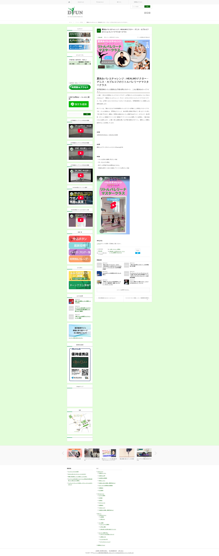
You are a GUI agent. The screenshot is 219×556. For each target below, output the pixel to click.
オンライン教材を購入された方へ (76, 337)
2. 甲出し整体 (103, 526)
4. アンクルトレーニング (105, 541)
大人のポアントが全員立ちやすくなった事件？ (112, 274)
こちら (98, 243)
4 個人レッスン (102, 480)
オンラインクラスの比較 (73, 471)
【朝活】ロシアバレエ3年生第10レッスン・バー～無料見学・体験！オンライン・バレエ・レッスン (112, 283)
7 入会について (102, 507)
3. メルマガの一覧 (104, 539)
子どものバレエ (100, 2)
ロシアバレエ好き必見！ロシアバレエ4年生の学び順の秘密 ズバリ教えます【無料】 (82, 309)
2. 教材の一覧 (103, 536)
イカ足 (110, 249)
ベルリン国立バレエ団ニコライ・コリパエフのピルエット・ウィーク (139, 282)
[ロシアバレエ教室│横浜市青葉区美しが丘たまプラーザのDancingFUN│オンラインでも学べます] (75, 12)
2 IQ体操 (100, 497)
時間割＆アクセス (138, 2)
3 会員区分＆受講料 (103, 478)
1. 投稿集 (102, 516)
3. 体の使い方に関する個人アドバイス (108, 529)
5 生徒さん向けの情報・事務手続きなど (107, 483)
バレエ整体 (101, 522)
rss (145, 13)
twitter (147, 13)
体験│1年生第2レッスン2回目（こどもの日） (83, 302)
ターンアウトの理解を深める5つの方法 (144, 459)
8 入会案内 (101, 490)
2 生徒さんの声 (102, 475)
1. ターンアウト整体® (104, 524)
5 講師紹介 (101, 505)
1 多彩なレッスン (102, 473)
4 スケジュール (102, 502)
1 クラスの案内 (102, 495)
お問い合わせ (120, 550)
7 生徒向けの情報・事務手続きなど (106, 510)
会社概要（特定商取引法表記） (102, 550)
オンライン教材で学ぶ (103, 532)
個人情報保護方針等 (113, 550)
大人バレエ (119, 252)
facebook (149, 13)
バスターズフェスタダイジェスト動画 (91, 459)
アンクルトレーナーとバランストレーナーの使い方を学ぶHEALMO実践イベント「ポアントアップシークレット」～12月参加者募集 (139, 275)
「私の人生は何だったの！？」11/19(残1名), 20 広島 (139, 265)
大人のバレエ (81, 2)
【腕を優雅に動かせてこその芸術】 (126, 458)
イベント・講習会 (116, 249)
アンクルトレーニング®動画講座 (74, 458)
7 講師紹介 (101, 487)
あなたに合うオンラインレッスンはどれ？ (77, 474)
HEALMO (111, 251)
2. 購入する (102, 519)
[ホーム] (69, 2)
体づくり (119, 2)
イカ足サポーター (117, 251)
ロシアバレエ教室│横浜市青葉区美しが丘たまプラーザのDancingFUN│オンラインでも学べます (113, 552)
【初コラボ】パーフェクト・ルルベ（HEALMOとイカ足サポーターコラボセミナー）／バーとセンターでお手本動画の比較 (112, 267)
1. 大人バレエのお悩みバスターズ (107, 534)
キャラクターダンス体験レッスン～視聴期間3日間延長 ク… (137, 298)
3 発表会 (100, 500)
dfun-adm (100, 37)
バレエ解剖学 (114, 252)
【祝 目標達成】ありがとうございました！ (107, 297)
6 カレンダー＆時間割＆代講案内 (106, 485)
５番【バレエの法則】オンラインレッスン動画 (82, 317)
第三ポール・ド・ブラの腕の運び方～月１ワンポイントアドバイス (109, 459)
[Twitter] (137, 253)
